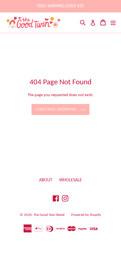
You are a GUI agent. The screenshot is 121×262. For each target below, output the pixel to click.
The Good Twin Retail (48, 215)
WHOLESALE (70, 180)
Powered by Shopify (86, 215)
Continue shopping (56, 109)
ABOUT (45, 180)
